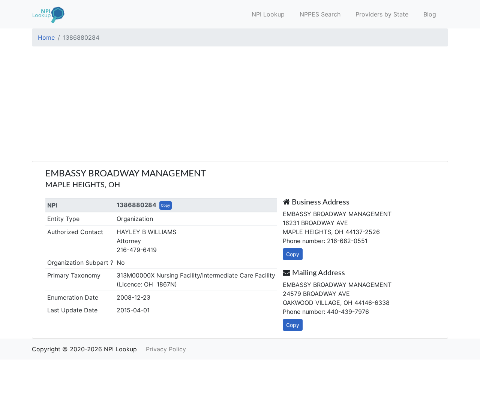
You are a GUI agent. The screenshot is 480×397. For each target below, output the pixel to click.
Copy (165, 205)
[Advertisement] (240, 104)
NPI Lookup (268, 14)
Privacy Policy (166, 349)
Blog (429, 14)
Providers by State (382, 14)
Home (46, 37)
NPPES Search (320, 14)
